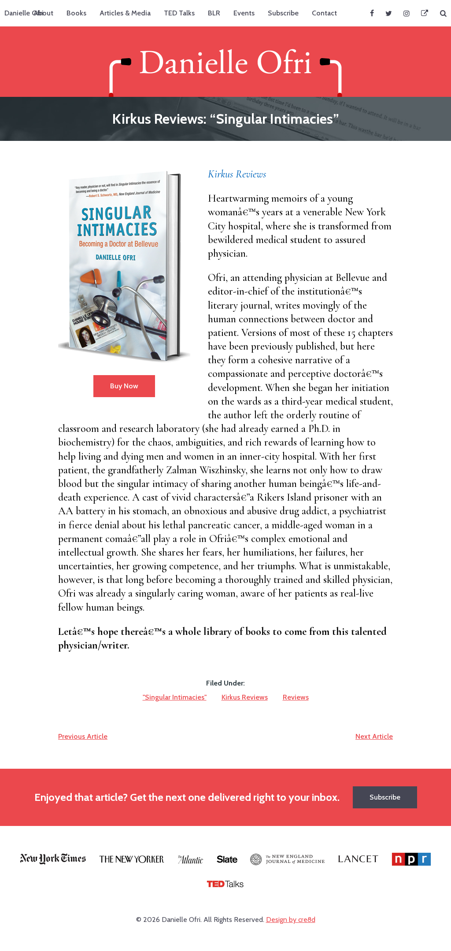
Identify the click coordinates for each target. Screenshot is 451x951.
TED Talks (179, 13)
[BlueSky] (425, 13)
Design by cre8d (290, 919)
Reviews (296, 697)
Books (76, 13)
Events (244, 13)
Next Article (374, 736)
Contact (324, 13)
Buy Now (124, 386)
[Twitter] (389, 13)
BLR (214, 13)
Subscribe (283, 13)
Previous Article (82, 736)
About (43, 13)
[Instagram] (406, 13)
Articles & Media (125, 13)
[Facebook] (371, 13)
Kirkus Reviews (237, 174)
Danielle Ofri (24, 13)
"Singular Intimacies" (175, 697)
